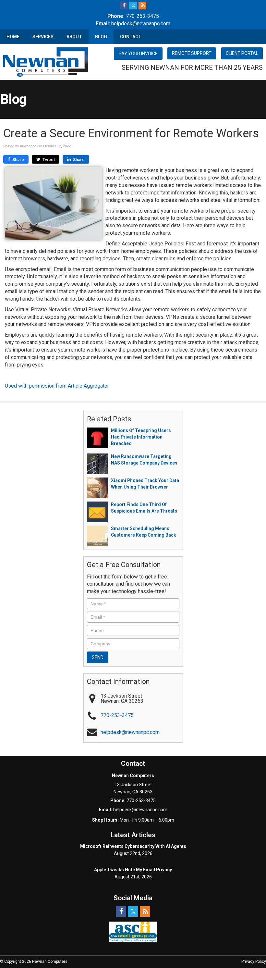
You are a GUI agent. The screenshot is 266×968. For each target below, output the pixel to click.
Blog (101, 36)
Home (12, 36)
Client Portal (242, 53)
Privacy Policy (253, 961)
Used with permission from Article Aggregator (57, 386)
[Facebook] (123, 5)
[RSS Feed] (142, 5)
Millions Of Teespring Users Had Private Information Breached (141, 437)
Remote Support (192, 53)
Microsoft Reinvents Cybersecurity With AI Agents (133, 846)
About (74, 36)
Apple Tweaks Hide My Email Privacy (133, 869)
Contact (130, 36)
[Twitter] (133, 5)
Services (43, 36)
